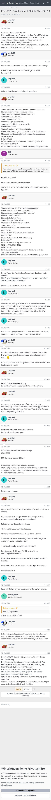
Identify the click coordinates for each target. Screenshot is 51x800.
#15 (48, 487)
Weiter (26, 689)
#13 (48, 426)
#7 (49, 269)
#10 (48, 349)
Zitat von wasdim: (9, 165)
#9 (49, 328)
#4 (49, 106)
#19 (48, 630)
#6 (49, 204)
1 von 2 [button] (18, 689)
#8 (49, 300)
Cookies (26, 773)
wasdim (5, 14)
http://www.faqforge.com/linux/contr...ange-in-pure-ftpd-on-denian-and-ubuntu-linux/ (24, 279)
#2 (49, 62)
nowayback (13, 594)
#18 (48, 603)
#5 (49, 161)
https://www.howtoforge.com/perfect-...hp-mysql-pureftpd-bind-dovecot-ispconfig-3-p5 (21, 673)
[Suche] (48, 3)
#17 (48, 585)
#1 (49, 28)
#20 (48, 653)
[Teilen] (45, 28)
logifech (11, 78)
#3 (49, 87)
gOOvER (11, 53)
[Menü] (3, 3)
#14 (48, 447)
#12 (48, 400)
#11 (48, 379)
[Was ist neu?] (43, 3)
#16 (48, 505)
